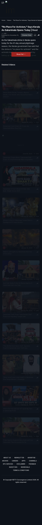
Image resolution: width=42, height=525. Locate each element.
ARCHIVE (5, 461)
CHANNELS (33, 461)
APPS (23, 461)
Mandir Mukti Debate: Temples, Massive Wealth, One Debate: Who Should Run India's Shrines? (17, 95)
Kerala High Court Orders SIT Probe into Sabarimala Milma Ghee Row (16, 127)
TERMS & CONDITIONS (21, 470)
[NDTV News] (10, 9)
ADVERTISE (31, 457)
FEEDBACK (32, 464)
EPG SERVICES (8, 464)
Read (35, 30)
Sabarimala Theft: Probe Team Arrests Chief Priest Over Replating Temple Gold (17, 315)
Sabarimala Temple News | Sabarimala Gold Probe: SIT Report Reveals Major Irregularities (18, 158)
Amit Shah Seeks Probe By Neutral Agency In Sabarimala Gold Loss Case (17, 284)
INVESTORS (13, 467)
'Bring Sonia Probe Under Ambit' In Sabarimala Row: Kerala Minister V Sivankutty (18, 378)
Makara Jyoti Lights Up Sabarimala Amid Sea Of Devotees (17, 253)
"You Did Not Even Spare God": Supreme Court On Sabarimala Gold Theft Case (16, 347)
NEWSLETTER (19, 457)
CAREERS (15, 461)
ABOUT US (7, 457)
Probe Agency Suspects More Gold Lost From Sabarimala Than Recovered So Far (18, 441)
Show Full (20, 54)
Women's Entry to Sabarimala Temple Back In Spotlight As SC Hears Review (17, 221)
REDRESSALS (25, 467)
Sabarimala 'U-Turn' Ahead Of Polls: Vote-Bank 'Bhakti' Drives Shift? (16, 190)
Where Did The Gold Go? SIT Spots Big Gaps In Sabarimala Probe (17, 410)
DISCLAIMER (21, 464)
